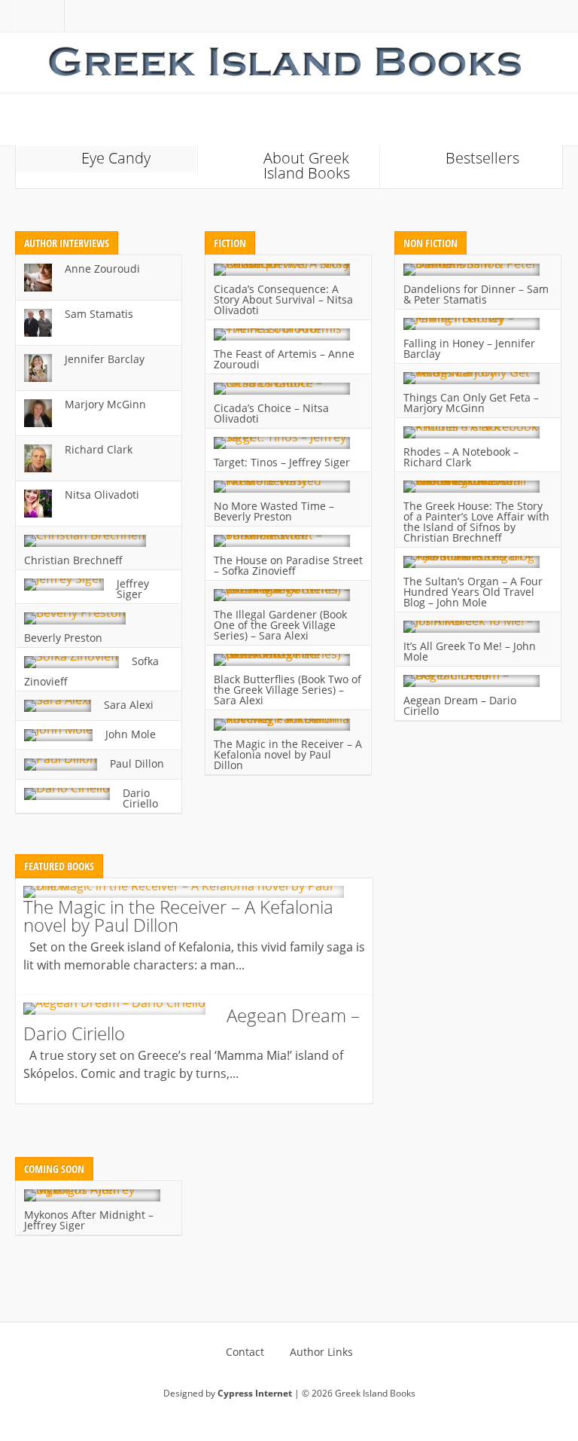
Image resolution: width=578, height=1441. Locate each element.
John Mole (130, 734)
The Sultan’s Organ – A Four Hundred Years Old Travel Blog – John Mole (473, 591)
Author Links (321, 1352)
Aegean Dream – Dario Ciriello (459, 705)
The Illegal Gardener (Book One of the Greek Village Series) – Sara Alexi (280, 625)
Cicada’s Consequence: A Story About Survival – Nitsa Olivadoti (283, 299)
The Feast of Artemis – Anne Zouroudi (284, 359)
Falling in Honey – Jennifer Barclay (469, 348)
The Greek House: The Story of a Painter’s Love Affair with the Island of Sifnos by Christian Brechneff (476, 522)
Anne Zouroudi (102, 268)
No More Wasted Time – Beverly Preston (274, 511)
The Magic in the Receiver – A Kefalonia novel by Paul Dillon (288, 754)
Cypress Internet (255, 1393)
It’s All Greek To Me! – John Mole (469, 651)
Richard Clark (98, 449)
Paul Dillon (137, 763)
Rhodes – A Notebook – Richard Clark (461, 456)
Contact (245, 1352)
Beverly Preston (63, 637)
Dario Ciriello (140, 798)
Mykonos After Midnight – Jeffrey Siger (89, 1219)
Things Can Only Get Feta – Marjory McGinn (471, 402)
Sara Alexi (129, 705)
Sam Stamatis (99, 314)
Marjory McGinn (105, 404)
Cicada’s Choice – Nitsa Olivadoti (271, 413)
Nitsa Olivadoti (102, 494)
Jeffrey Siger (133, 588)
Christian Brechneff (73, 560)
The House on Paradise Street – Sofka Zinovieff (288, 565)
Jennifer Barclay (104, 359)
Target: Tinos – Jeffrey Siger (282, 462)
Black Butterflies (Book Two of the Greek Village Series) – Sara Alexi (287, 689)
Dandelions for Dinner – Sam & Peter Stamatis (476, 294)
